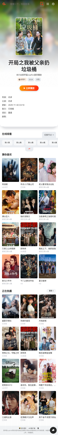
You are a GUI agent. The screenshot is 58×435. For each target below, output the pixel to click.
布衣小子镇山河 (27, 184)
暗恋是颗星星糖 (45, 353)
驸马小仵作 (6, 281)
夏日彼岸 (42, 281)
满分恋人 (6, 216)
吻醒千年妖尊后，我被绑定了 (47, 385)
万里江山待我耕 (8, 248)
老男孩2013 (7, 385)
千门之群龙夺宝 (27, 281)
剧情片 (23, 79)
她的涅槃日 (25, 216)
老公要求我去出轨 (46, 184)
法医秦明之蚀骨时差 (47, 216)
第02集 (19, 143)
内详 (10, 97)
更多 (50, 291)
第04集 (42, 143)
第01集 (7, 143)
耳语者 (5, 184)
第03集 (30, 143)
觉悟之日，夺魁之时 (10, 353)
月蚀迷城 (42, 321)
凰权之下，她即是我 (47, 248)
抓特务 (23, 248)
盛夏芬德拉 (6, 321)
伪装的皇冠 (25, 321)
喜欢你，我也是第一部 (29, 385)
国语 (10, 112)
